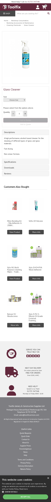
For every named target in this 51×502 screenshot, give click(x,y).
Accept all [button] (25, 497)
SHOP (7, 13)
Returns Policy (25, 469)
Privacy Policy (25, 463)
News (25, 452)
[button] (25, 491)
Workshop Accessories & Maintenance (20, 23)
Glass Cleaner (29, 25)
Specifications (10, 162)
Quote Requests (25, 433)
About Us (25, 442)
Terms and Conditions (26, 460)
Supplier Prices (25, 446)
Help (25, 455)
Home (6, 21)
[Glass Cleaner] (25, 55)
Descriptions (9, 132)
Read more (23, 489)
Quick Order (25, 436)
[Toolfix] (11, 6)
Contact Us (26, 439)
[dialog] (25, 488)
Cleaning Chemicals (14, 25)
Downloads (9, 168)
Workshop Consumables (20, 21)
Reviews (7, 173)
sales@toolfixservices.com (29, 415)
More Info (36, 232)
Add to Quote (25, 124)
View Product (15, 232)
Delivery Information (25, 466)
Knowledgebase (25, 449)
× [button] (48, 478)
